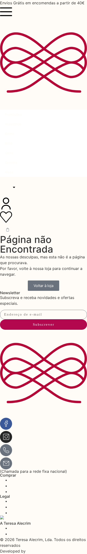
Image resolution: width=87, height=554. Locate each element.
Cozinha (11, 162)
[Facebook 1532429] (6, 424)
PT (7, 187)
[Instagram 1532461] (6, 437)
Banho (9, 134)
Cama (9, 153)
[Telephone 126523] (6, 450)
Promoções (13, 114)
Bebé (9, 143)
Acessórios (13, 124)
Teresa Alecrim (17, 195)
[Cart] (7, 229)
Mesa (9, 172)
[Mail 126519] (6, 463)
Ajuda (6, 179)
